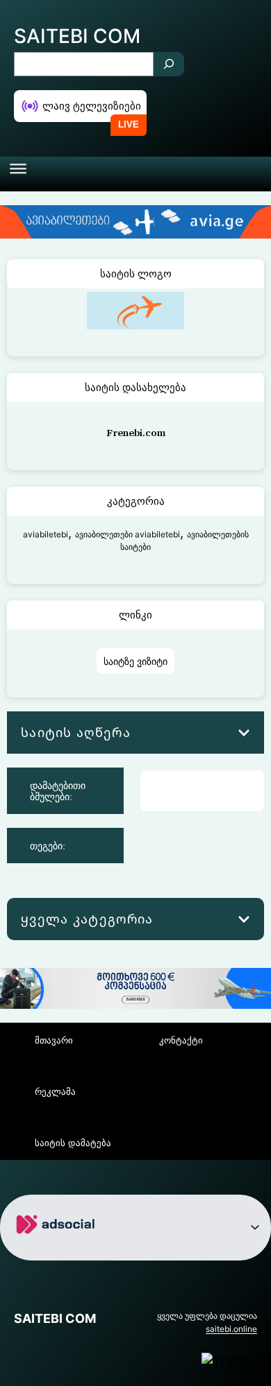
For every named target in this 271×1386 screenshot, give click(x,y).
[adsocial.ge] (58, 1249)
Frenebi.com (135, 433)
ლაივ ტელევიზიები (91, 105)
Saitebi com (77, 36)
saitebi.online (231, 1329)
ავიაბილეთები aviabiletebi (127, 534)
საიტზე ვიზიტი (135, 661)
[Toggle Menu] (18, 174)
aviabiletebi (45, 534)
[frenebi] (135, 330)
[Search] (169, 64)
